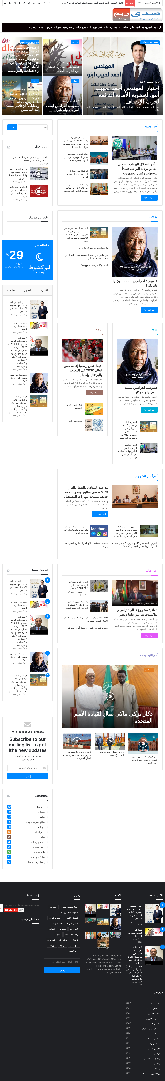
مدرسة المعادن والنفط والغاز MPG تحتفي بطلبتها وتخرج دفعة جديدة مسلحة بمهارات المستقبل (86, 492)
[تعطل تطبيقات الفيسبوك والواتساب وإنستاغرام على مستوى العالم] (99, 531)
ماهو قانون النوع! (74, 420)
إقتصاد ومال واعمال (81, 570)
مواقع (49, 27)
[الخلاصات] (38, 3)
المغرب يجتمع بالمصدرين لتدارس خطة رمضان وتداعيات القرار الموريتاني (77, 755)
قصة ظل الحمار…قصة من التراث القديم (64, 69)
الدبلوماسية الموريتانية (69, 912)
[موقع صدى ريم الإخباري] (137, 14)
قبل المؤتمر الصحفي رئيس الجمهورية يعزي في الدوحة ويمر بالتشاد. (75, 157)
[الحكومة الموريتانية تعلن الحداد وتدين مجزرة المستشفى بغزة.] (39, 191)
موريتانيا (52, 945)
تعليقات (11, 290)
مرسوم (63, 945)
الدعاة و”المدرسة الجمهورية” (94, 265)
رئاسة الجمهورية (71, 934)
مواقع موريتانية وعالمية (150, 42)
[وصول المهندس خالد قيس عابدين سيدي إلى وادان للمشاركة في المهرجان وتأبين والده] (103, 940)
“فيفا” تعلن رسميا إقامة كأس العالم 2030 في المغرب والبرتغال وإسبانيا (83, 370)
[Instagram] (34, 3)
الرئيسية (157, 27)
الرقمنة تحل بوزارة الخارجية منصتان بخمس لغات (77, 173)
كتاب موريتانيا (96, 27)
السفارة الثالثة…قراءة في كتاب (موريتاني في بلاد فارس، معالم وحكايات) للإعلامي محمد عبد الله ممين (22, 102)
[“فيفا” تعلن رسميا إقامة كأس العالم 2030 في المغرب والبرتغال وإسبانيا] (82, 350)
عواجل (42, 837)
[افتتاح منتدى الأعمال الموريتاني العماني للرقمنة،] (90, 920)
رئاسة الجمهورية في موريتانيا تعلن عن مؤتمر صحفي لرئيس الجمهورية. (76, 187)
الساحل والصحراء (152, 1008)
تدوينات (57, 27)
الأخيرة (44, 290)
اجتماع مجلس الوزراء (69, 907)
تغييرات (52, 929)
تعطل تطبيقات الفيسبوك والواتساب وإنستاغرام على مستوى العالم (75, 529)
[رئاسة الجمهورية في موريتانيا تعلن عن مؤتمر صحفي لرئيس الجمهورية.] (99, 189)
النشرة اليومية (72, 923)
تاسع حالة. (74, 929)
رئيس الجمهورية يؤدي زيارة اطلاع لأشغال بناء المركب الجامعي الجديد (77, 604)
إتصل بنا (32, 27)
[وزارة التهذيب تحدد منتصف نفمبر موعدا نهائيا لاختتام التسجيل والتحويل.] (39, 173)
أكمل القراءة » (149, 197)
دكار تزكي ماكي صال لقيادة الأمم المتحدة (113, 717)
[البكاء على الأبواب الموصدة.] (94, 409)
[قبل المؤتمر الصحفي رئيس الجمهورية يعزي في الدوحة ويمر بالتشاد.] (99, 158)
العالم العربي (154, 1013)
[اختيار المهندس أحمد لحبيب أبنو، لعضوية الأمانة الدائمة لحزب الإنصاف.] (39, 309)
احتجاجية (53, 907)
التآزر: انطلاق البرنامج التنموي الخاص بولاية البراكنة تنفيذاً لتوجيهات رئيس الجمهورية (138, 168)
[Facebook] (19, 3)
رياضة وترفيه (68, 27)
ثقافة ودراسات (38, 842)
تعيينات (63, 929)
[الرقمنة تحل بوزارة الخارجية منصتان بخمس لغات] (99, 174)
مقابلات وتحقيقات (112, 27)
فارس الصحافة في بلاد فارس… (93, 248)
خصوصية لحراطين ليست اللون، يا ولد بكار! (62, 108)
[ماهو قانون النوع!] (94, 425)
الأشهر (27, 290)
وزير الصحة (73, 951)
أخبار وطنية (147, 27)
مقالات (125, 27)
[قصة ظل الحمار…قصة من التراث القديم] (39, 325)
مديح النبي (74, 945)
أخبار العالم (135, 27)
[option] (82, 76)
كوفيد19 (75, 940)
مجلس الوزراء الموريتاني (57, 940)
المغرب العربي (153, 1018)
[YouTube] (29, 3)
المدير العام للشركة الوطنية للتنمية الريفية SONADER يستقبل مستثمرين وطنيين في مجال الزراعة (77, 588)
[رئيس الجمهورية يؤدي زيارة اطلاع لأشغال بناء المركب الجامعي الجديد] (99, 606)
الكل (94, 570)
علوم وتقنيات (82, 27)
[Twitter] (24, 3)
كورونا (58, 934)
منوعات (41, 27)
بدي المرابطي (56, 923)
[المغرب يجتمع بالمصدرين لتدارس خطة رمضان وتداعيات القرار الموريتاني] (77, 741)
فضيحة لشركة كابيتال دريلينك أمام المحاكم (88, 627)
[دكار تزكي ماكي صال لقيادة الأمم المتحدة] (110, 696)
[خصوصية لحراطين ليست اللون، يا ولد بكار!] (135, 252)
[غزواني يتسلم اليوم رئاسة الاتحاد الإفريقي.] (110, 741)
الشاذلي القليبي (72, 918)
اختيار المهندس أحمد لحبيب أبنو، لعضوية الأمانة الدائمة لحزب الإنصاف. (92, 2)
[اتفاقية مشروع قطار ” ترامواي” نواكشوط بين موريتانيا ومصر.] (135, 593)
